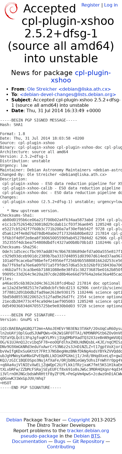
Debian (14, 420)
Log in (111, 5)
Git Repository (88, 441)
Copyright (79, 420)
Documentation (29, 441)
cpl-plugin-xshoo (81, 76)
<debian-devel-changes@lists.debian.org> (68, 94)
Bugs (59, 441)
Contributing (61, 446)
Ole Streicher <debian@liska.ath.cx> (69, 89)
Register (90, 5)
